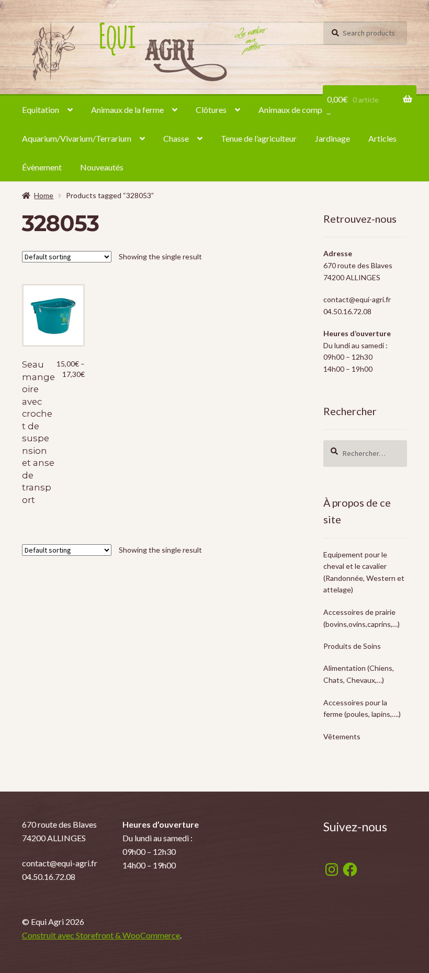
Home (43, 195)
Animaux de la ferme (127, 110)
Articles (382, 138)
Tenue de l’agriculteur (259, 138)
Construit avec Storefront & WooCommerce (101, 935)
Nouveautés (101, 167)
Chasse (176, 138)
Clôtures (211, 110)
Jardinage (332, 138)
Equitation (40, 110)
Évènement (42, 167)
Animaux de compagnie (300, 110)
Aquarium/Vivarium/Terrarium (76, 138)
